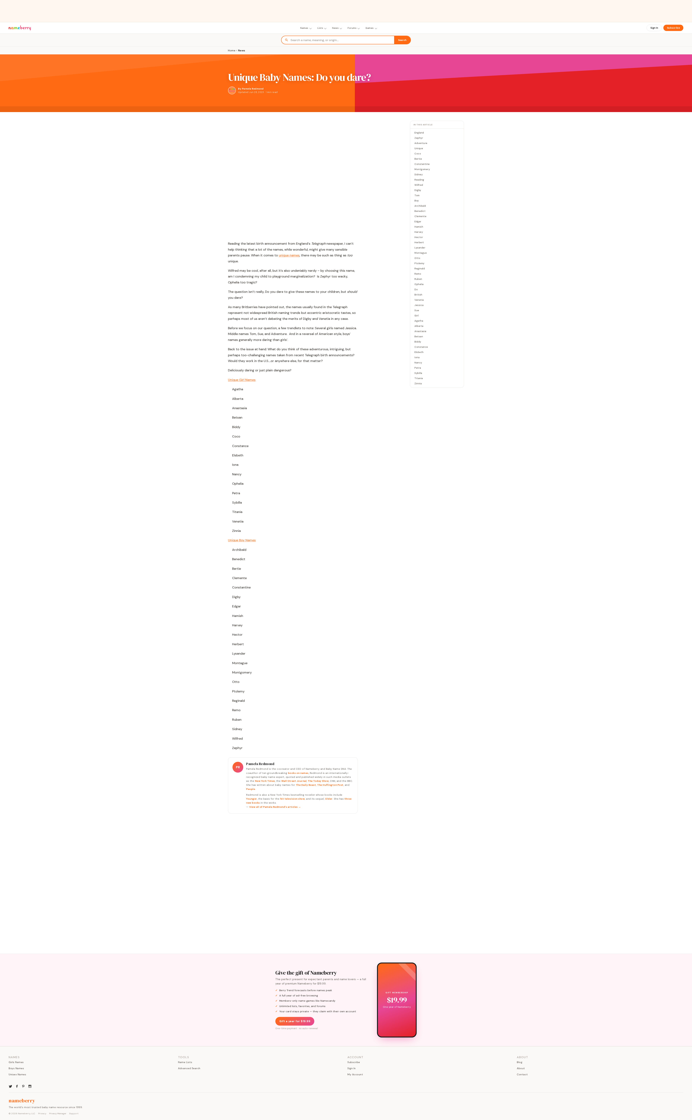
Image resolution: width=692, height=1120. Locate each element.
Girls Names (16, 1062)
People (250, 789)
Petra (417, 367)
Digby (417, 190)
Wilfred (418, 184)
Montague (420, 252)
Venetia (419, 299)
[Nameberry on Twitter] (10, 1086)
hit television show (292, 798)
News (335, 28)
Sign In (654, 27)
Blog (519, 1062)
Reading (419, 179)
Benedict (419, 211)
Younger (251, 798)
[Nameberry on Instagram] (30, 1086)
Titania (418, 378)
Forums (352, 28)
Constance (421, 346)
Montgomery (422, 169)
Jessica (419, 305)
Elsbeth (419, 352)
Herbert (419, 242)
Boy (416, 200)
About (521, 1068)
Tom (417, 195)
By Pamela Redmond (251, 88)
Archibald (420, 205)
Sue (416, 310)
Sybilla (418, 373)
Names (304, 28)
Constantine (422, 164)
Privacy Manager (57, 1113)
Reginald (419, 268)
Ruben (418, 279)
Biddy (417, 341)
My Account (355, 1074)
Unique (418, 148)
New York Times (265, 781)
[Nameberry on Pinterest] (23, 1086)
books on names (298, 773)
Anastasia (420, 331)
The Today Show (318, 781)
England (419, 132)
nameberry (22, 1100)
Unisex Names (17, 1074)
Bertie (418, 158)
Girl (416, 315)
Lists (320, 28)
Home (231, 50)
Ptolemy (419, 263)
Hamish (418, 226)
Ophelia (419, 284)
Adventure (420, 143)
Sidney (418, 174)
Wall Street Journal (294, 781)
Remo (417, 273)
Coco (417, 153)
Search (402, 40)
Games (369, 28)
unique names (289, 255)
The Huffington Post (330, 784)
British (418, 294)
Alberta (418, 326)
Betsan (418, 336)
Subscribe (673, 27)
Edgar (417, 221)
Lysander (419, 247)
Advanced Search (189, 1068)
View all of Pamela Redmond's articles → (275, 806)
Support (74, 1113)
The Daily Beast (306, 784)
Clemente (420, 216)
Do (416, 289)
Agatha (418, 320)
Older (328, 798)
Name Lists (185, 1062)
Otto (417, 258)
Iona (417, 357)
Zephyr (418, 137)
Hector (418, 237)
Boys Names (16, 1068)
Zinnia (418, 383)
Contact (522, 1074)
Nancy (418, 362)
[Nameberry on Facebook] (17, 1086)
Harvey (418, 232)
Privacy (42, 1113)
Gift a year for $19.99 (294, 1021)
